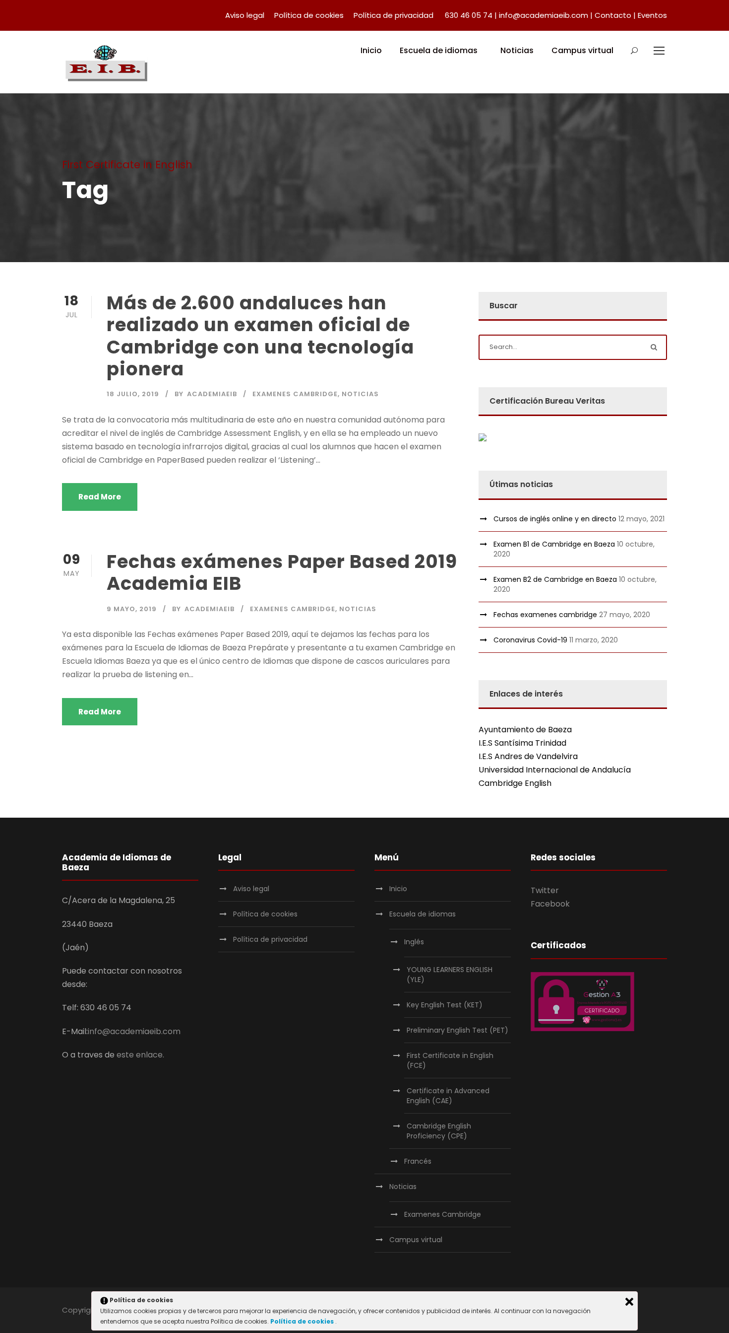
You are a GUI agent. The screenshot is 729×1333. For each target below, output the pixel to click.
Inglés (414, 942)
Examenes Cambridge (295, 394)
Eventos (652, 15)
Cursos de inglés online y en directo (554, 519)
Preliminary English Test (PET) (457, 1030)
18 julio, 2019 (133, 394)
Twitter (545, 890)
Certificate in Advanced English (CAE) (448, 1096)
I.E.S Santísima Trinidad (522, 743)
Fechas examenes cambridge (545, 615)
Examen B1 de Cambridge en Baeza (554, 544)
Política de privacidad (393, 15)
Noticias (517, 50)
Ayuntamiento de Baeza (525, 729)
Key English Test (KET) (445, 1005)
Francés (417, 1161)
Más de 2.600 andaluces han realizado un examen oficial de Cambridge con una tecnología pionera (260, 336)
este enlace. (140, 1054)
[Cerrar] (629, 1302)
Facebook (550, 904)
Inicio (371, 50)
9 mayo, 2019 (132, 609)
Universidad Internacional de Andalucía (555, 769)
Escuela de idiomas (439, 50)
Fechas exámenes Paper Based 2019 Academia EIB (282, 572)
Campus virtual (582, 50)
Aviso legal (244, 15)
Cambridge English (515, 783)
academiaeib (212, 394)
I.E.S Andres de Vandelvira (528, 756)
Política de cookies (309, 15)
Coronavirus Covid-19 (530, 640)
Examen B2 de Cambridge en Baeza (555, 579)
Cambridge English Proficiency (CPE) (439, 1131)
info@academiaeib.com (543, 15)
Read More (99, 496)
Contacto (613, 15)
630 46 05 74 (468, 15)
